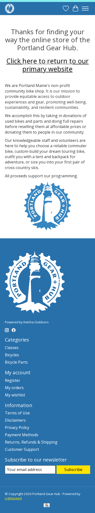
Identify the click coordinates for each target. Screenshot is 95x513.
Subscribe (73, 469)
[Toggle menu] (85, 8)
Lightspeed (13, 498)
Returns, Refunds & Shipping (31, 442)
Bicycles (12, 355)
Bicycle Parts (16, 362)
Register (12, 380)
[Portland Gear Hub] (9, 8)
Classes (12, 347)
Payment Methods (21, 434)
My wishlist (15, 395)
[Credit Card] (47, 505)
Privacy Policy (17, 427)
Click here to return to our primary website (47, 64)
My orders (14, 387)
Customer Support (22, 449)
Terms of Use (17, 413)
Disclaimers (15, 420)
